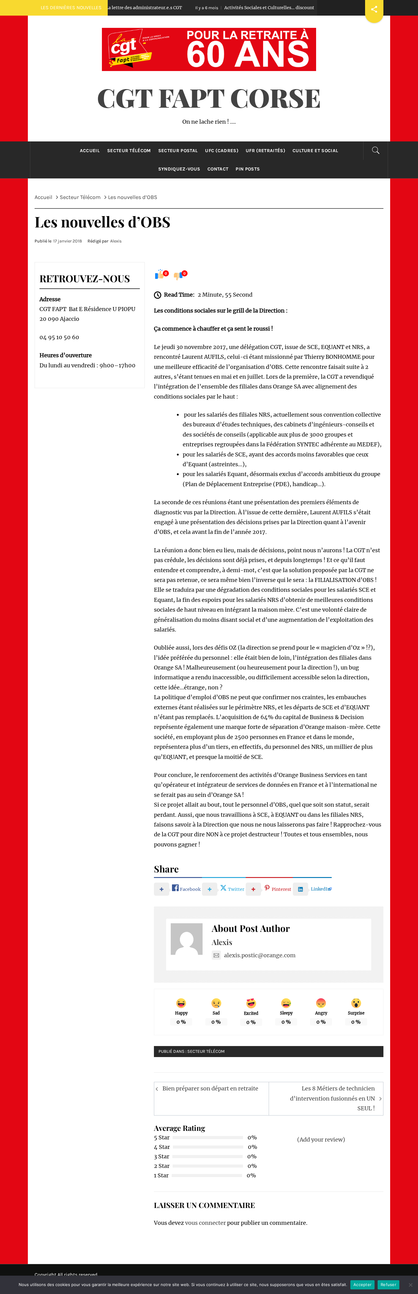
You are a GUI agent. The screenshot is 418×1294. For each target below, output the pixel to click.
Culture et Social (315, 150)
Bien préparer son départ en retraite (210, 1088)
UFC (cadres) (221, 150)
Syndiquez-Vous (179, 169)
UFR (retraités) (265, 150)
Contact (217, 169)
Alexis (116, 241)
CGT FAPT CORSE (209, 97)
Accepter (362, 1284)
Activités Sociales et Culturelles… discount (232, 7)
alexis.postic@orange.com (260, 955)
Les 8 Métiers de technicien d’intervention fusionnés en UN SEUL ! (332, 1098)
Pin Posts (248, 169)
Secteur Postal (178, 150)
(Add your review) (321, 1139)
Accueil (90, 150)
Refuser (388, 1284)
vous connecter (205, 1222)
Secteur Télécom (129, 150)
